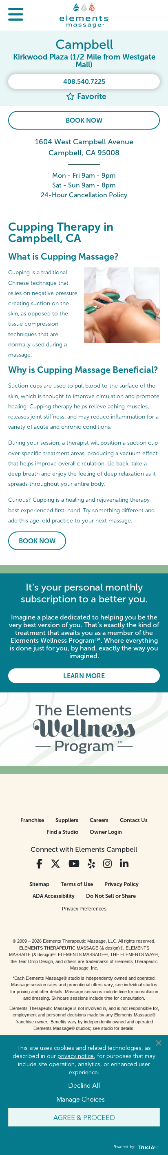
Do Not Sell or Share (111, 896)
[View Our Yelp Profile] (91, 864)
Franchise (32, 820)
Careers (99, 820)
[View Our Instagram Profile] (107, 864)
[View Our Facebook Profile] (39, 864)
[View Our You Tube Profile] (74, 864)
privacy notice (75, 1055)
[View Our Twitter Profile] (55, 864)
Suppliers (66, 820)
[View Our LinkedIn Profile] (124, 864)
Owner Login (106, 832)
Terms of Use (77, 884)
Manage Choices (80, 1098)
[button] (15, 15)
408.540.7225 (84, 81)
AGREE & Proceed (84, 1117)
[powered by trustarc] (147, 1147)
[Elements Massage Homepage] (84, 15)
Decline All (84, 1084)
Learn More (84, 675)
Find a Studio (62, 832)
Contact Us (134, 820)
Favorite (90, 96)
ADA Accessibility (54, 896)
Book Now (84, 120)
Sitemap (39, 884)
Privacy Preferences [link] (84, 909)
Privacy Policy (121, 884)
